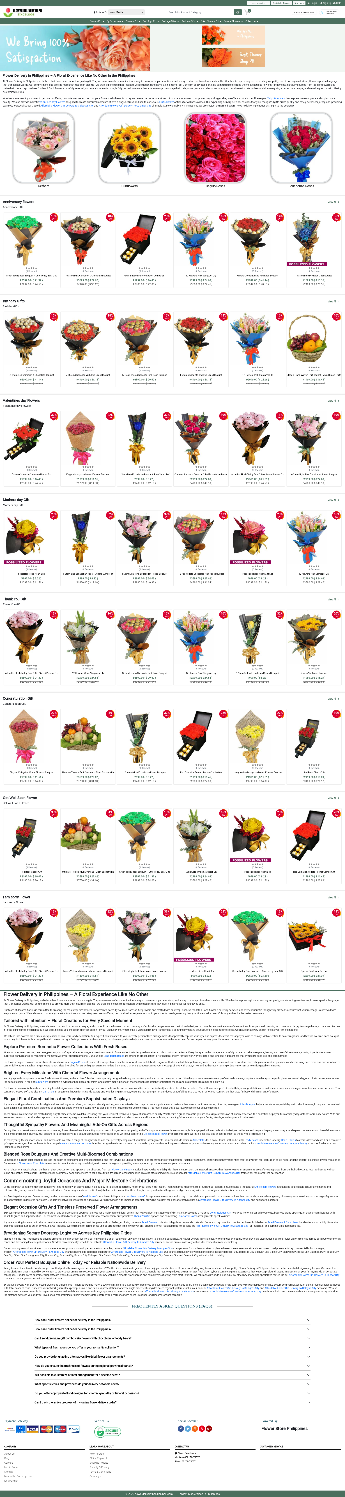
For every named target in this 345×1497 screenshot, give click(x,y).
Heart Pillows (288, 1140)
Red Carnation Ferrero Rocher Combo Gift (144, 275)
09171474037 (189, 1461)
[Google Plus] (209, 1429)
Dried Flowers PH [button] (209, 21)
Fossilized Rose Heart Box (31, 573)
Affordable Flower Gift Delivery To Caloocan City (66, 105)
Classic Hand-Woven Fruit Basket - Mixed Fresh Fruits (314, 374)
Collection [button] (250, 21)
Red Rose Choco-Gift (314, 772)
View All (332, 202)
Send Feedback (187, 1453)
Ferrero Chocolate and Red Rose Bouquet (257, 275)
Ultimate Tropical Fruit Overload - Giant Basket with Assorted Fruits (88, 774)
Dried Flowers (149, 1222)
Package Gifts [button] (169, 21)
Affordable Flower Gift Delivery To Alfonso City (224, 1200)
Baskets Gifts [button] (188, 21)
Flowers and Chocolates (32, 1163)
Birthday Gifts (91, 1196)
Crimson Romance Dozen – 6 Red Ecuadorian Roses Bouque (200, 476)
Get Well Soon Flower (155, 1133)
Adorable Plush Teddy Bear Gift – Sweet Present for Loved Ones (257, 476)
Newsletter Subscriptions (18, 1476)
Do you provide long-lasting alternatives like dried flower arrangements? (79, 1357)
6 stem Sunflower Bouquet (314, 673)
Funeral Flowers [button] (232, 21)
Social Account (187, 1421)
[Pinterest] (202, 1429)
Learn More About (101, 1446)
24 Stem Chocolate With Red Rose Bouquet (88, 374)
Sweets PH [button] (131, 21)
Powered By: (269, 1421)
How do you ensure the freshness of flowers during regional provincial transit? (83, 1366)
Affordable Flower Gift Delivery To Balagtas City (232, 1288)
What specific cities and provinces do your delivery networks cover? (76, 1384)
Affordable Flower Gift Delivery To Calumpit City (124, 105)
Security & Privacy (99, 1467)
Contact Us (182, 1446)
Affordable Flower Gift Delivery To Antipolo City (137, 1251)
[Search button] (238, 12)
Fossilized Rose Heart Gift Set (257, 573)
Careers (8, 1462)
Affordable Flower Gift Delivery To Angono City (38, 1251)
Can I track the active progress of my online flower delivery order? (75, 1402)
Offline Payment (98, 1458)
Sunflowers (41, 1082)
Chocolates (199, 1140)
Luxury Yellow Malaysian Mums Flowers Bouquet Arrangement (257, 774)
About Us (9, 1453)
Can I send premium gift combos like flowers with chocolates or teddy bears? (83, 1338)
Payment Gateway (16, 1421)
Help (338, 3)
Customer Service (271, 1446)
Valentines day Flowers (52, 102)
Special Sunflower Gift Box (314, 971)
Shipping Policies (98, 1462)
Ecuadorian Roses (113, 1055)
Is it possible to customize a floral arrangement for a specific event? (77, 1375)
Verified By (101, 1421)
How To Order (97, 1453)
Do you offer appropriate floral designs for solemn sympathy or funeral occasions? (86, 1393)
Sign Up (327, 3)
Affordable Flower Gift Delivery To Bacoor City (313, 1275)
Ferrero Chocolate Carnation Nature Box (31, 474)
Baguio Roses (77, 1062)
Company (10, 1446)
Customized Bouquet (304, 12)
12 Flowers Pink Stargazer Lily (201, 275)
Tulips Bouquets (276, 98)
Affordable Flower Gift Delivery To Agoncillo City (280, 1143)
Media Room (11, 1467)
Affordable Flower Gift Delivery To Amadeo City (128, 1242)
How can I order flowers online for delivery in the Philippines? (72, 1320)
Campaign (95, 1476)
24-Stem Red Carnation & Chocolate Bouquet (31, 374)
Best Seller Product (281, 3)
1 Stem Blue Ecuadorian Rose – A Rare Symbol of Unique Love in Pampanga (144, 476)
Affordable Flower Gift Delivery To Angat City (147, 1248)
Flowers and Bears (122, 1169)
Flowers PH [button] (95, 21)
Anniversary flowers (265, 1186)
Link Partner (11, 1480)
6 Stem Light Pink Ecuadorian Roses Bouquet (314, 474)
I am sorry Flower (187, 1216)
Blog (6, 1458)
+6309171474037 (191, 1457)
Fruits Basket (166, 102)
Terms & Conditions (100, 1471)
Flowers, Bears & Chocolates (76, 1143)
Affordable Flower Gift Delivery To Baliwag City (235, 1291)
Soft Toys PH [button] (149, 21)
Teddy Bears (251, 1140)
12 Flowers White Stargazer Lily (88, 673)
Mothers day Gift (136, 1196)
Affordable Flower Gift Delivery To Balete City (169, 1291)
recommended (258, 3)
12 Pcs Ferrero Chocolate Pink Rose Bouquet (144, 374)
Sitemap (8, 1471)
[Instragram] (195, 1429)
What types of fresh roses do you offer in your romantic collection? (76, 1347)
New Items (299, 3)
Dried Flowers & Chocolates (283, 1222)
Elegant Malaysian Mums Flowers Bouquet (87, 474)
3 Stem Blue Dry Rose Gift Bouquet (314, 275)
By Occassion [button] (114, 21)
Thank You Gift (141, 1216)
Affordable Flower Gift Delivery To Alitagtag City (221, 1225)
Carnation (48, 1091)
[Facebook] (181, 1429)
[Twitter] (188, 1429)
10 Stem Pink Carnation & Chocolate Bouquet (88, 275)
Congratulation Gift (220, 1212)
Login (314, 3)
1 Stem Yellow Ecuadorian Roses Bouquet (257, 673)
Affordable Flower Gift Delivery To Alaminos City (213, 1173)
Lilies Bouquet (248, 1104)
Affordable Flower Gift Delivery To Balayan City (290, 1288)
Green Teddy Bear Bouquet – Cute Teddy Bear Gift (31, 275)
